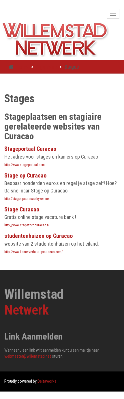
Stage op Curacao (25, 175)
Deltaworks (46, 381)
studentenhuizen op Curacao (38, 235)
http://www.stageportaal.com (24, 165)
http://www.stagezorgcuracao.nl (27, 225)
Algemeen (46, 67)
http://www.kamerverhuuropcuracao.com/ (33, 252)
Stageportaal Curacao (30, 148)
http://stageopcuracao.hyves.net (27, 199)
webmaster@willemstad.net (27, 356)
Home (22, 67)
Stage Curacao (21, 209)
